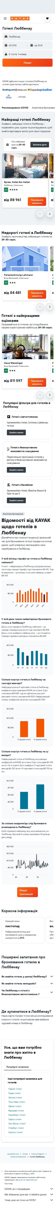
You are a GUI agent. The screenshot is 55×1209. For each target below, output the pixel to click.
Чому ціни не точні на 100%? (20, 1200)
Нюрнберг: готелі (16, 1115)
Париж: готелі (15, 1088)
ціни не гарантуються (28, 1180)
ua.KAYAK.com (13, 1154)
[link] (16, 432)
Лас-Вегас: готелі (17, 1123)
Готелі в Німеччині (18, 1157)
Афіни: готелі (14, 1106)
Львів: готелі (14, 1093)
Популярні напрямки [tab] (17, 1066)
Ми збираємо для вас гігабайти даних (26, 1194)
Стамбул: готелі (16, 1128)
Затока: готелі (15, 1097)
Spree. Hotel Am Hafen (17, 182)
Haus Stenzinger (13, 362)
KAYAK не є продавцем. (17, 1188)
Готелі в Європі (37, 1154)
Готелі (25, 1154)
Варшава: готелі (16, 1110)
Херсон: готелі (15, 1132)
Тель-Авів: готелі (16, 1101)
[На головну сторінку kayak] (19, 18)
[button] (5, 18)
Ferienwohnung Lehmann (18, 274)
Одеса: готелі (14, 1119)
